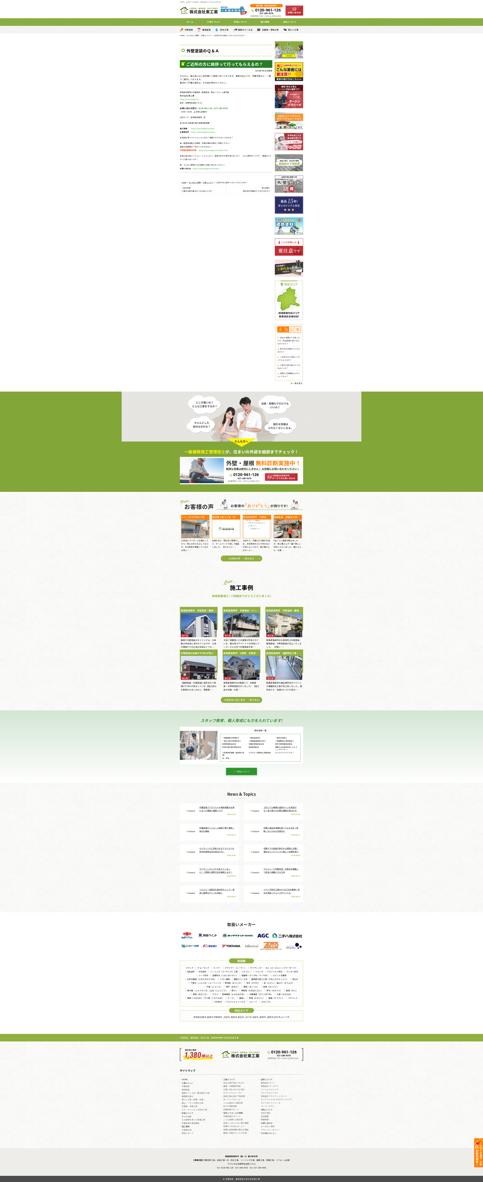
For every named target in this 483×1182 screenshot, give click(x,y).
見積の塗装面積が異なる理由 (236, 1130)
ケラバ (215, 994)
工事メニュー (188, 1083)
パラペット (293, 998)
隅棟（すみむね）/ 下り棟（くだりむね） (205, 998)
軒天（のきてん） (274, 990)
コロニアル (266, 1001)
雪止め (295, 979)
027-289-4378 (266, 13)
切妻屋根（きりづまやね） (261, 994)
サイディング (256, 967)
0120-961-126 (268, 10)
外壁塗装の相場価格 (190, 1123)
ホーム (190, 21)
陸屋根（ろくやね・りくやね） (255, 975)
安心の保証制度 (230, 1106)
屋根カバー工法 (245, 29)
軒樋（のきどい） (257, 998)
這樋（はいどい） (271, 986)
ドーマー (231, 998)
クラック (190, 967)
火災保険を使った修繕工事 (193, 1120)
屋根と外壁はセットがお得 (235, 1133)
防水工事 (224, 29)
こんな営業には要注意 (233, 1120)
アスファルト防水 (275, 971)
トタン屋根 (225, 979)
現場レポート (187, 1133)
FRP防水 (218, 1001)
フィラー (217, 967)
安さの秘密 (187, 1116)
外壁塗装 (189, 29)
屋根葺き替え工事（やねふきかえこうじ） (269, 979)
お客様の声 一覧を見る (241, 558)
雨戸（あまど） (233, 986)
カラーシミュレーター (233, 1093)
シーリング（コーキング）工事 (224, 971)
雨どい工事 (293, 29)
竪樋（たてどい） (276, 998)
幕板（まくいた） (251, 986)
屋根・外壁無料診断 (232, 1086)
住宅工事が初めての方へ (234, 1083)
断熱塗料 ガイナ (268, 1083)
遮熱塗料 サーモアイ (270, 1086)
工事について (229, 1079)
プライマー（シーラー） (235, 967)
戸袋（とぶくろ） (214, 986)
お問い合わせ (267, 1123)
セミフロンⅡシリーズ (270, 1103)
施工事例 (186, 1127)
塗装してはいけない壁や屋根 (236, 1123)
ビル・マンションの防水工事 (194, 1110)
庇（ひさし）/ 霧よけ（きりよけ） (279, 983)
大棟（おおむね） (284, 994)
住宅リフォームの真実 (233, 1113)
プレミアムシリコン (269, 1093)
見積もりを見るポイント (234, 1126)
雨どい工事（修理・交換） (193, 1100)
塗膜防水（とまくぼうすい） (225, 975)
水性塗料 (203, 971)
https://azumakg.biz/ (189, 99)
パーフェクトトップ (269, 1090)
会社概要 (265, 1116)
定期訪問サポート (231, 1110)
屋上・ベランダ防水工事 (192, 1103)
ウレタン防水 (292, 971)
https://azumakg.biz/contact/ (206, 168)
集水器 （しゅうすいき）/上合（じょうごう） (207, 990)
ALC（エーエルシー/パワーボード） (281, 967)
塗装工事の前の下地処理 (234, 1096)
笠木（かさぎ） (253, 983)
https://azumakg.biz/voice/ (203, 132)
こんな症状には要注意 (233, 1103)
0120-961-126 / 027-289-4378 (213, 108)
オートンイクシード (232, 1099)
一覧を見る (297, 383)
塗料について (267, 1079)
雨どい (234, 990)
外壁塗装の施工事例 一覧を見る (241, 699)
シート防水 (204, 975)
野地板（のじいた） (234, 983)
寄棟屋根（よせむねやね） (234, 994)
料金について (188, 1113)
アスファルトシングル (235, 1001)
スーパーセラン (268, 1106)
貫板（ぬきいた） (200, 994)
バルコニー (246, 971)
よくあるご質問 (268, 1126)
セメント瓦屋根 (280, 975)
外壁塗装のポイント (232, 1116)
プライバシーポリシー (270, 1130)
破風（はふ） (292, 990)
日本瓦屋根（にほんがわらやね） (201, 979)
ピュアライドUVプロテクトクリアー (277, 1099)
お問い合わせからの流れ (234, 1090)
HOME (185, 1079)
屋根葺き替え (187, 1096)
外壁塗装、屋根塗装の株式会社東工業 (242, 1179)
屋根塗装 (206, 29)
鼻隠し (242, 998)
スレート (253, 1001)
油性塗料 (191, 971)
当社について (243, 771)
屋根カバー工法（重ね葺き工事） (196, 1093)
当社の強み (266, 1113)
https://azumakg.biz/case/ (203, 128)
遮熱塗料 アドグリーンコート (274, 1096)
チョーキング (203, 967)
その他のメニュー (269, 1133)
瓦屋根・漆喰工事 (270, 29)
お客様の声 (187, 1130)
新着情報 (265, 1120)
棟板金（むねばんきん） (252, 990)
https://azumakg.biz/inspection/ (213, 150)
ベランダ (259, 971)
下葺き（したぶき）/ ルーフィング (206, 983)
